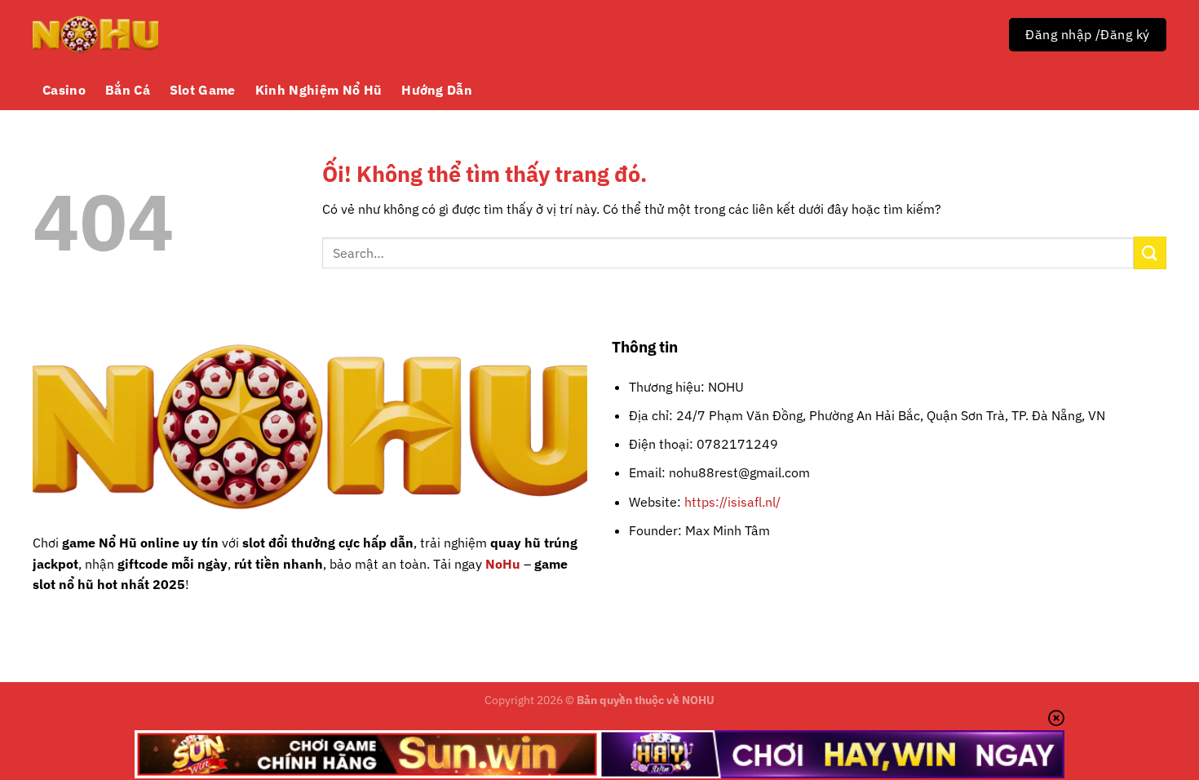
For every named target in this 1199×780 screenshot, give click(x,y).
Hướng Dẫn (436, 90)
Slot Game (203, 90)
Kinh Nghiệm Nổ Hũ (318, 90)
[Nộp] (1150, 252)
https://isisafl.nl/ (732, 502)
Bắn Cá (127, 90)
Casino (64, 90)
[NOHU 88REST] (95, 34)
